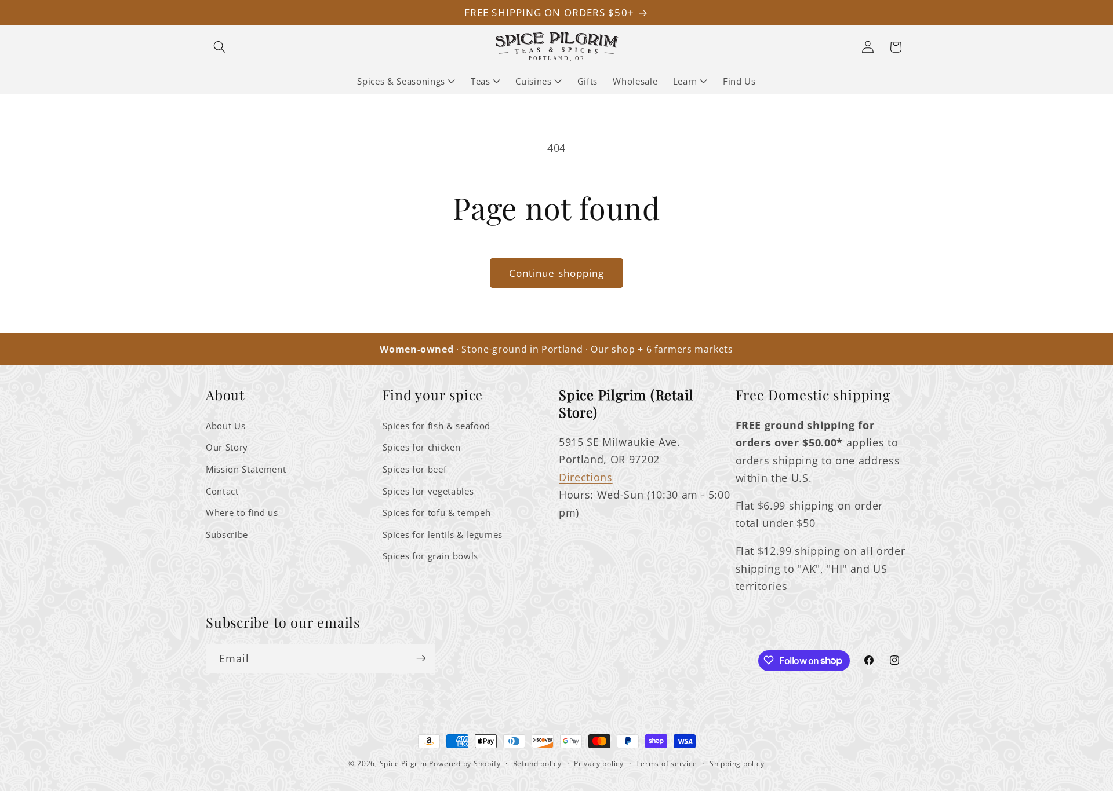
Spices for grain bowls (431, 556)
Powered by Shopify (464, 763)
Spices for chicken (422, 447)
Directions (586, 477)
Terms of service (666, 763)
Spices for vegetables (428, 491)
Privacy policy (599, 763)
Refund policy (537, 763)
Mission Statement (246, 469)
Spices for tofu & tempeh (437, 512)
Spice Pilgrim (403, 763)
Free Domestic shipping (813, 395)
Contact (222, 491)
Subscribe (227, 534)
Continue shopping (557, 273)
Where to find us (242, 512)
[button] (220, 47)
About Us (225, 425)
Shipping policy (737, 763)
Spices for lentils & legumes (443, 534)
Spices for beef (415, 469)
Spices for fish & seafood (437, 425)
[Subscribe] (421, 658)
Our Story (227, 447)
